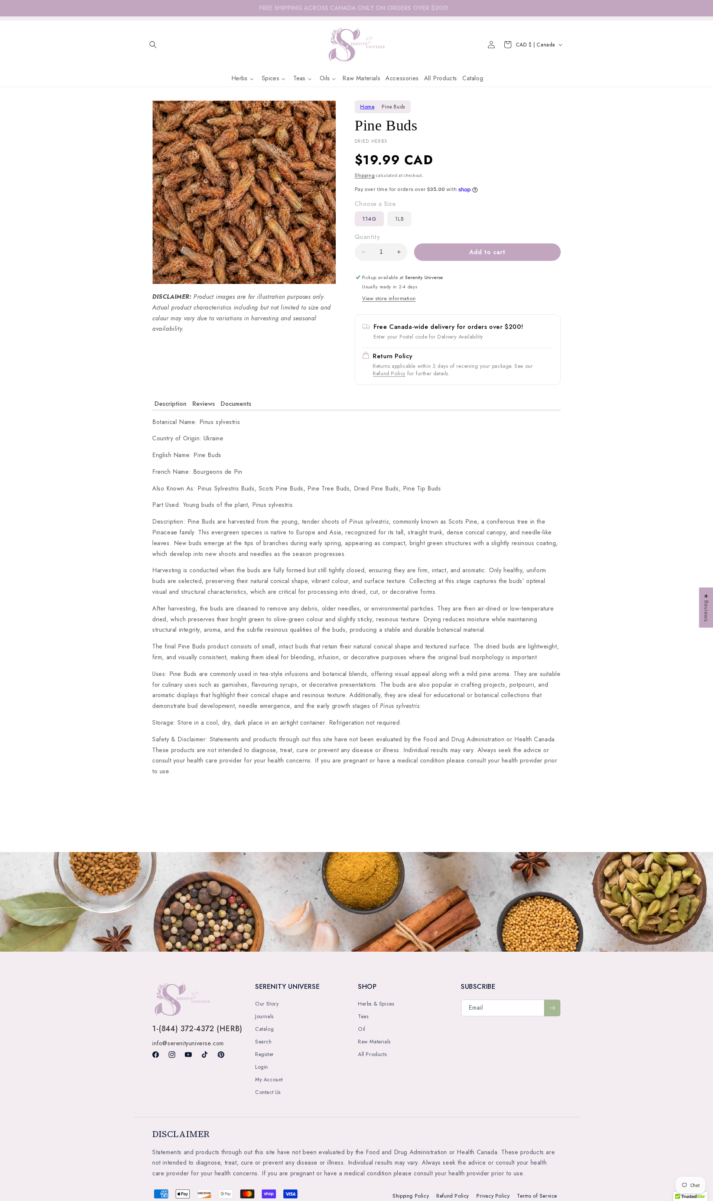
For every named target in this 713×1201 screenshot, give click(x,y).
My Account (269, 1079)
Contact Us (268, 1092)
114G (369, 219)
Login (261, 1067)
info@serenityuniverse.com (188, 1043)
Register (264, 1054)
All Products (372, 1054)
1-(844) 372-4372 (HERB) (197, 1028)
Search (263, 1041)
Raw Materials (374, 1041)
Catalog (264, 1029)
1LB (399, 219)
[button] (153, 44)
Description (170, 403)
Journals (264, 1016)
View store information (389, 298)
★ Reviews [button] (706, 607)
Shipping (365, 175)
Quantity (367, 237)
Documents (236, 403)
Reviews (203, 403)
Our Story (267, 1003)
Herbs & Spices (376, 1003)
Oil (361, 1029)
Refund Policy (389, 373)
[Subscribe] (552, 1008)
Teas (363, 1016)
